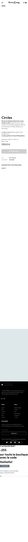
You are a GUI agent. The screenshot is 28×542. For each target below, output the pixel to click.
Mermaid (18, 294)
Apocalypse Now (7, 269)
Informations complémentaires (11, 165)
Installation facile (5, 132)
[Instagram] (4, 399)
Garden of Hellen (21, 317)
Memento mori (20, 246)
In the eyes (5, 221)
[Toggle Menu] (2, 3)
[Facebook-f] (2, 399)
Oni (3, 246)
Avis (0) (3, 168)
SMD (3, 317)
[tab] (14, 165)
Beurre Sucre (14, 440)
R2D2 (4, 294)
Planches (11, 159)
